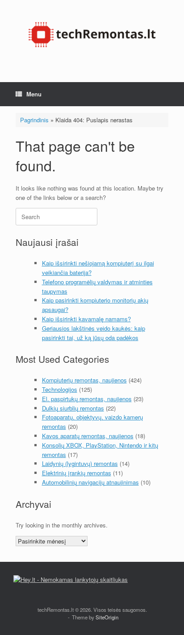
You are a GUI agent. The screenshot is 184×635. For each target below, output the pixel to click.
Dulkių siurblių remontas (73, 408)
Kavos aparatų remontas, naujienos (88, 436)
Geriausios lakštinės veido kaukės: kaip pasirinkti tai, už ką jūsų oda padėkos (93, 333)
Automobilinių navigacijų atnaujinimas (90, 482)
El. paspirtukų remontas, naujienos (87, 398)
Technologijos (59, 389)
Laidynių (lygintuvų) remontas (80, 463)
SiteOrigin (107, 617)
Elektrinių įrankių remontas (76, 473)
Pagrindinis (34, 120)
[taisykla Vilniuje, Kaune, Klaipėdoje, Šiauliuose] (92, 34)
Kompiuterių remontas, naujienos (84, 380)
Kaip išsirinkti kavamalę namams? (86, 319)
